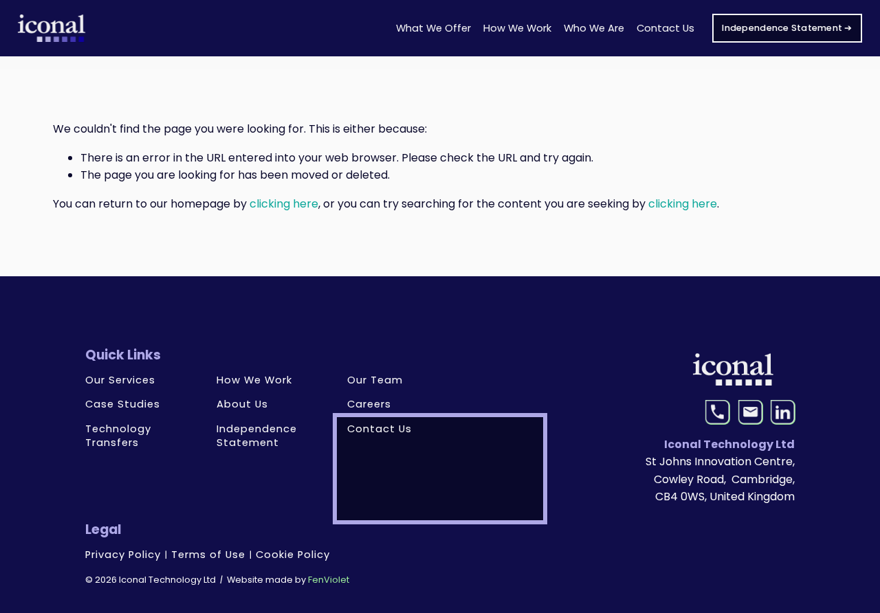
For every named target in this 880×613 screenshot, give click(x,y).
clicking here (284, 204)
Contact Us (665, 28)
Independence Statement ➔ (787, 28)
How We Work (517, 28)
